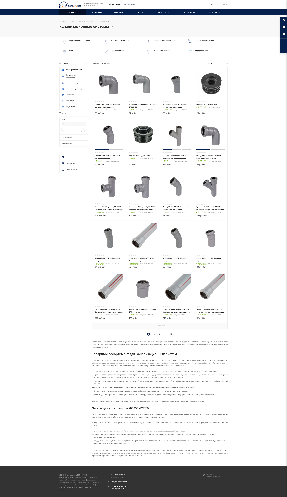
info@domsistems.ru (119, 482)
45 (171, 334)
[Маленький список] (208, 63)
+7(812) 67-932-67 (114, 5)
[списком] (223, 63)
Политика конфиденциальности (214, 475)
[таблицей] (226, 63)
